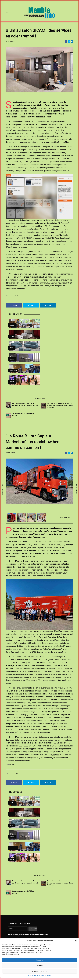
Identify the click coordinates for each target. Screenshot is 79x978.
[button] (76, 941)
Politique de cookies (34, 975)
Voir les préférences (39, 971)
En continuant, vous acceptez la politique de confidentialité (28, 935)
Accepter (39, 960)
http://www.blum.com (52, 649)
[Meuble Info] (39, 12)
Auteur (12, 764)
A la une (16, 295)
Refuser (40, 966)
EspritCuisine (11, 280)
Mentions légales (46, 975)
